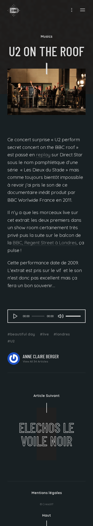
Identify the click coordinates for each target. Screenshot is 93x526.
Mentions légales (46, 493)
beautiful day (22, 334)
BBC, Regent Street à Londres (45, 243)
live (46, 334)
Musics (46, 36)
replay (43, 155)
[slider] (73, 316)
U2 (12, 341)
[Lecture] (15, 316)
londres (63, 334)
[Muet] (61, 316)
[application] (46, 316)
